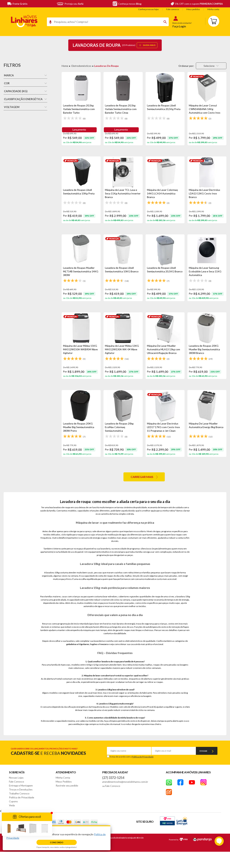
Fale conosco (172, 9)
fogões (93, 644)
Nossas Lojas (16, 777)
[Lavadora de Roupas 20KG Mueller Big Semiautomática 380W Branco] (206, 328)
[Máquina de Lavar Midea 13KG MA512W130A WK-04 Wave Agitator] (123, 328)
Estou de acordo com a (131, 756)
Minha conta (213, 9)
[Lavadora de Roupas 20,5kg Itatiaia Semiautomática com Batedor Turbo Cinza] (123, 88)
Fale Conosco (16, 781)
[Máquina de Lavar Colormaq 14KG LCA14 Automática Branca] (165, 172)
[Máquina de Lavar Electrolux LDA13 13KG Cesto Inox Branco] (206, 172)
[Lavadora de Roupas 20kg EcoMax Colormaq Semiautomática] (123, 406)
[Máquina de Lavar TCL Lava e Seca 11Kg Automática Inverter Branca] (123, 172)
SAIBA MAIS (149, 45)
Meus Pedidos (64, 781)
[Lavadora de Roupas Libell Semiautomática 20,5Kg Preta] (165, 88)
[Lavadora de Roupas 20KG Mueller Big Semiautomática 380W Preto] (81, 406)
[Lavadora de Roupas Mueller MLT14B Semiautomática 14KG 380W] (81, 250)
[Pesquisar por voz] (49, 23)
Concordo (56, 842)
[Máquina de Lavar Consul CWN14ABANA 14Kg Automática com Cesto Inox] (206, 88)
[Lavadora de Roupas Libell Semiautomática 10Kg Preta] (81, 172)
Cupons (13, 801)
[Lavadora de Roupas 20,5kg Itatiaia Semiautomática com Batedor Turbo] (81, 88)
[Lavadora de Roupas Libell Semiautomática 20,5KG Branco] (165, 250)
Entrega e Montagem (21, 785)
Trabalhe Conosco (19, 793)
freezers (103, 644)
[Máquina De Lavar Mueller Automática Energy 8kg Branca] (206, 406)
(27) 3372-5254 (113, 778)
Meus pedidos (193, 9)
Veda (12, 805)
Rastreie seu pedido (67, 785)
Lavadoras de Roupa (106, 65)
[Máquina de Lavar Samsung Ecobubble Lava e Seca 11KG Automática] (206, 250)
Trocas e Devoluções (21, 789)
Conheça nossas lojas (148, 9)
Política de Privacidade (142, 756)
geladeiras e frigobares (77, 644)
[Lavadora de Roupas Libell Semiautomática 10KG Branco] (123, 250)
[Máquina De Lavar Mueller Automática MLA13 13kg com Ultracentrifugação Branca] (165, 328)
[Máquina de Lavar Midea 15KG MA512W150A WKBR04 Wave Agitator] (81, 328)
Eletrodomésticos (81, 65)
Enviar (203, 751)
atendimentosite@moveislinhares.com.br (125, 781)
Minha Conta (63, 777)
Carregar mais (142, 476)
